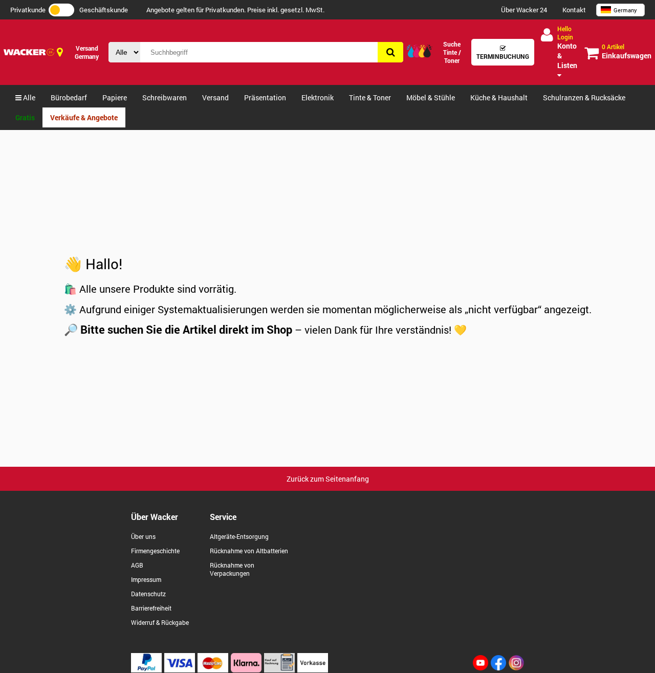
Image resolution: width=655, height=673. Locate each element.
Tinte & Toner (370, 97)
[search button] (390, 52)
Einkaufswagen (626, 51)
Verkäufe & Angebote (84, 117)
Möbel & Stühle (430, 97)
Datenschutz (148, 594)
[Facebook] (498, 667)
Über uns (143, 536)
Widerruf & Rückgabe (160, 622)
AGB (137, 565)
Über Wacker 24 (524, 9)
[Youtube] (480, 667)
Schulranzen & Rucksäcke (584, 97)
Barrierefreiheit (151, 608)
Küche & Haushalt (499, 97)
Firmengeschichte (155, 551)
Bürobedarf (69, 97)
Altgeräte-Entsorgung (239, 536)
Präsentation (265, 97)
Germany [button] (625, 10)
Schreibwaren (164, 97)
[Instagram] (516, 667)
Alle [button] (28, 97)
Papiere (114, 97)
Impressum (146, 579)
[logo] (29, 52)
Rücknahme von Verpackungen (232, 569)
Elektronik (317, 97)
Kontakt (574, 9)
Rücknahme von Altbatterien (249, 551)
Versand (215, 97)
